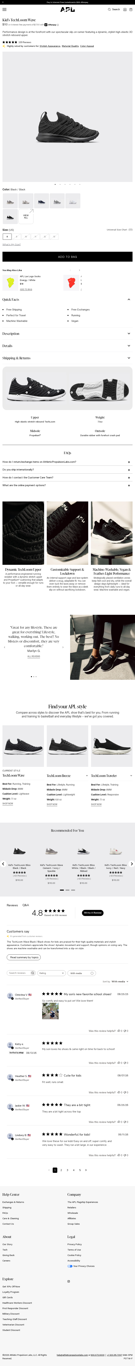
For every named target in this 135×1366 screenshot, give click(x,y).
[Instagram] (69, 1281)
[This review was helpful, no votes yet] (119, 1030)
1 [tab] (55, 184)
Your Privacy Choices (83, 1266)
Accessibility (74, 1260)
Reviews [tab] (12, 905)
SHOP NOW (7, 804)
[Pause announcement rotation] (3, 2)
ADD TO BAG (26, 289)
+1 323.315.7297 (114, 1355)
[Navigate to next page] (86, 1170)
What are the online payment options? (24, 485)
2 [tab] (60, 184)
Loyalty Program (10, 1291)
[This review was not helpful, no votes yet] (125, 1030)
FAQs (5, 1212)
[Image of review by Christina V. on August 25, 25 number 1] (50, 1011)
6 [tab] (79, 184)
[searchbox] (18, 973)
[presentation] (55, 184)
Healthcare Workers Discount (17, 1302)
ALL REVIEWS (33, 657)
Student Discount (11, 1330)
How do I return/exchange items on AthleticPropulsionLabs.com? (39, 461)
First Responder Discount (15, 1308)
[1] (31, 676)
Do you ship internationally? (18, 469)
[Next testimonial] (63, 647)
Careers (6, 1260)
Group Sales (74, 1223)
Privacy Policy (75, 1244)
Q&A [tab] (26, 905)
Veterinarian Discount (13, 1324)
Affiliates (72, 1218)
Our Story (7, 1244)
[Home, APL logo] (67, 9)
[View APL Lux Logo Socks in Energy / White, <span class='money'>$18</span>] (10, 283)
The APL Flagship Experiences (83, 1202)
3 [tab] (65, 184)
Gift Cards (7, 1297)
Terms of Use (74, 1249)
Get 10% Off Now (11, 1286)
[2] (33, 676)
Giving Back (8, 1255)
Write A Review (93, 912)
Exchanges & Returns (13, 1202)
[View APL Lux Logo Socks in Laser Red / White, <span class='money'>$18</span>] (71, 283)
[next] (133, 2)
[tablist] (67, 184)
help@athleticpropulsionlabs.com (72, 1355)
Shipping (6, 1207)
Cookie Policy (74, 1255)
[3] (36, 676)
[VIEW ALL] (25, 210)
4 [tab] (70, 184)
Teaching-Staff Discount (14, 1319)
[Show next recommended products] (79, 270)
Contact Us (8, 1223)
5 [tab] (75, 184)
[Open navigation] (4, 9)
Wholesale (73, 1212)
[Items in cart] (131, 9)
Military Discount (10, 1313)
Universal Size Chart (117, 229)
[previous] (125, 2)
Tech (4, 1249)
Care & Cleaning (10, 1218)
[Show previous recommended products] (70, 270)
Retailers (72, 1207)
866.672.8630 (98, 1355)
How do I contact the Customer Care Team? (27, 477)
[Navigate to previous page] (49, 1170)
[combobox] (51, 973)
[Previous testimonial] (4, 647)
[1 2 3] (34, 676)
